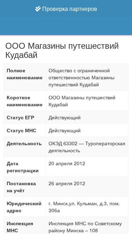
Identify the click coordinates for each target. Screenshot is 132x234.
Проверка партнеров (69, 9)
